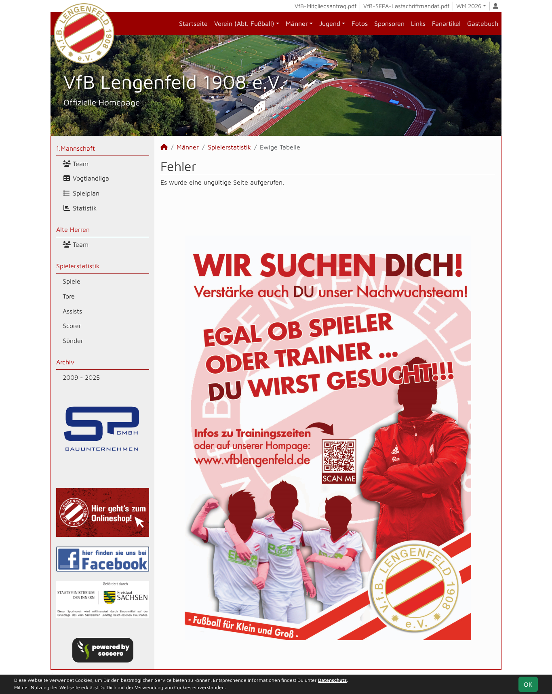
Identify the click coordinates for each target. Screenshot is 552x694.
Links (418, 23)
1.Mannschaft (75, 148)
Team (79, 163)
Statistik (84, 208)
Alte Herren (73, 229)
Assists (72, 311)
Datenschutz (332, 680)
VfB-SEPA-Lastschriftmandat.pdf (406, 5)
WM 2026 (468, 5)
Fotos (360, 23)
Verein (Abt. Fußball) (244, 23)
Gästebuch (482, 23)
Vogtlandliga (90, 178)
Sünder (73, 340)
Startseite (193, 23)
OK (528, 684)
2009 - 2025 (81, 377)
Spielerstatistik (77, 265)
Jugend (329, 23)
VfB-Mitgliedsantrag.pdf (325, 5)
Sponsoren (389, 23)
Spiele (71, 281)
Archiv (65, 362)
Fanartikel (446, 23)
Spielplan (85, 193)
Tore (69, 296)
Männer (297, 23)
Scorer (72, 325)
